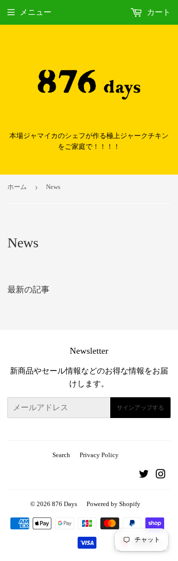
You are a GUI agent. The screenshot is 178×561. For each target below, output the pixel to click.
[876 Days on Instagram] (161, 475)
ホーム (17, 186)
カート (158, 12)
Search (61, 455)
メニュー (35, 12)
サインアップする (140, 407)
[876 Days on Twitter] (144, 475)
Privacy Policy (99, 455)
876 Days (64, 504)
